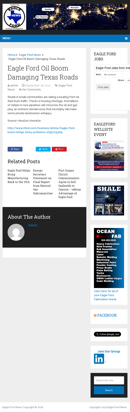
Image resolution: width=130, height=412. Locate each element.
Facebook (107, 315)
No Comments (31, 89)
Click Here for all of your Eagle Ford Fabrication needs (106, 295)
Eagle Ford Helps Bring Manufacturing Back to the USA (19, 176)
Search (109, 390)
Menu (6, 38)
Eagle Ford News (12, 407)
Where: (121, 80)
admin (14, 85)
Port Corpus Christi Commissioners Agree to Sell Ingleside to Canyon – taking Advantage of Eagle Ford (69, 184)
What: (98, 74)
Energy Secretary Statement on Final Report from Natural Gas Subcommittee (43, 182)
